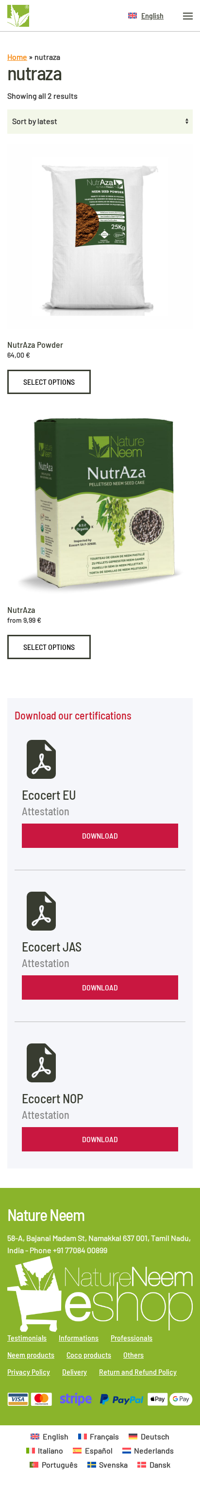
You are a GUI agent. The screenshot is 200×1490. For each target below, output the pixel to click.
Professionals (131, 1337)
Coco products (89, 1354)
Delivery (74, 1371)
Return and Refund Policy (138, 1371)
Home (17, 56)
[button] (146, 16)
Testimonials (27, 1337)
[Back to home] (18, 16)
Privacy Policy (28, 1371)
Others (133, 1354)
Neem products (30, 1354)
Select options (49, 381)
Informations (79, 1337)
